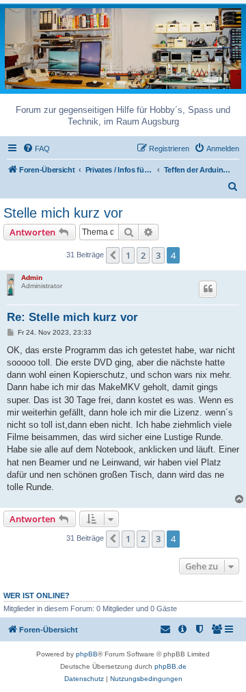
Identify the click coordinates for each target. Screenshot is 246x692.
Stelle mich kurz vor (63, 212)
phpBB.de (170, 666)
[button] (113, 255)
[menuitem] (36, 148)
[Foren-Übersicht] (123, 47)
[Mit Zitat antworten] (208, 289)
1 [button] (128, 255)
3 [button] (158, 255)
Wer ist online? (36, 595)
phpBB (87, 654)
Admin (31, 277)
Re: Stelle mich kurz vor (72, 317)
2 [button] (143, 255)
